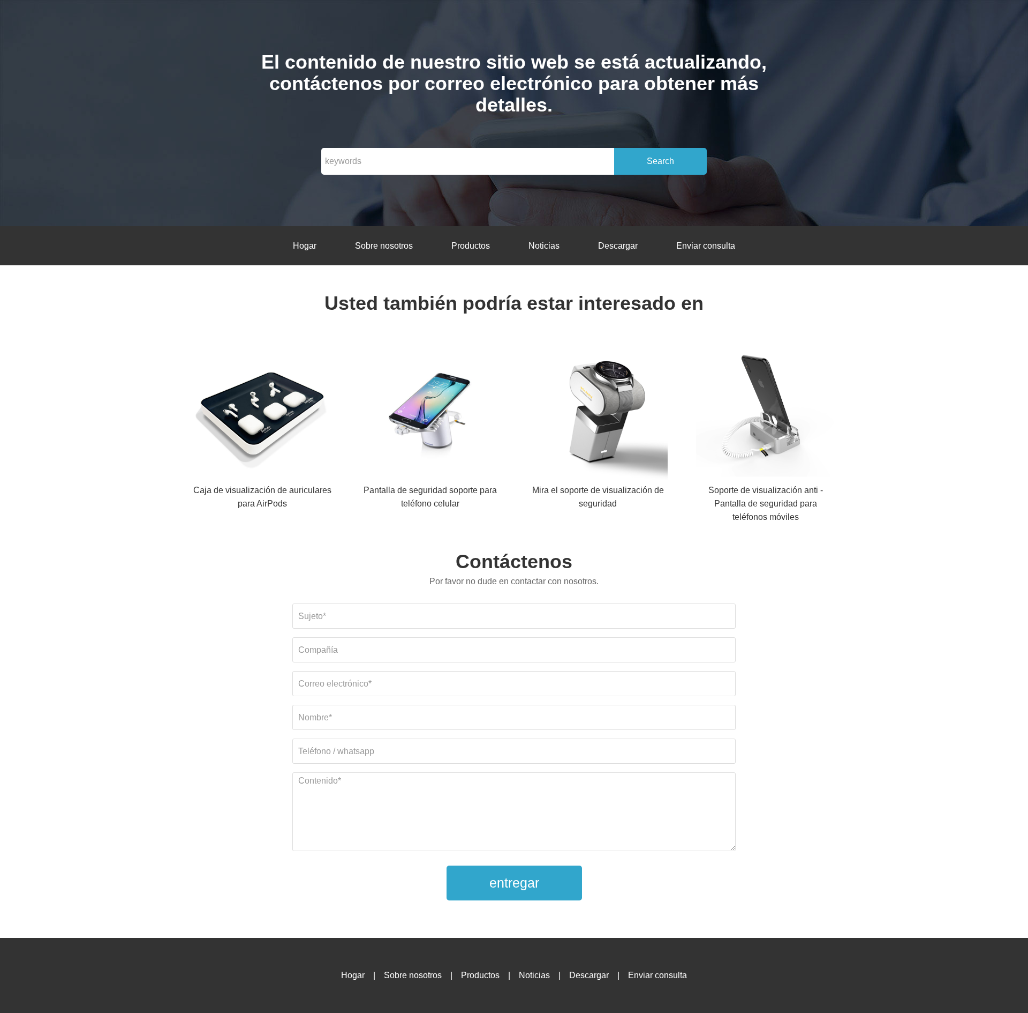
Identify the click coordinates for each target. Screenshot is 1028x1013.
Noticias (544, 245)
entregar (514, 882)
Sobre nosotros (384, 245)
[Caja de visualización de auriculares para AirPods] (262, 411)
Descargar (618, 245)
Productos (470, 245)
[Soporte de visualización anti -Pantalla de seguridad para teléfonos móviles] (765, 411)
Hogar (304, 245)
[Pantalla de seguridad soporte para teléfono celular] (430, 411)
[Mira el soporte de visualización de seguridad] (598, 411)
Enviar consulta (705, 245)
